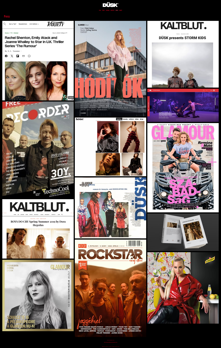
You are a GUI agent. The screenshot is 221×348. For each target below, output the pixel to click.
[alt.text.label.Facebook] (111, 344)
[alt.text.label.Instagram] (109, 344)
